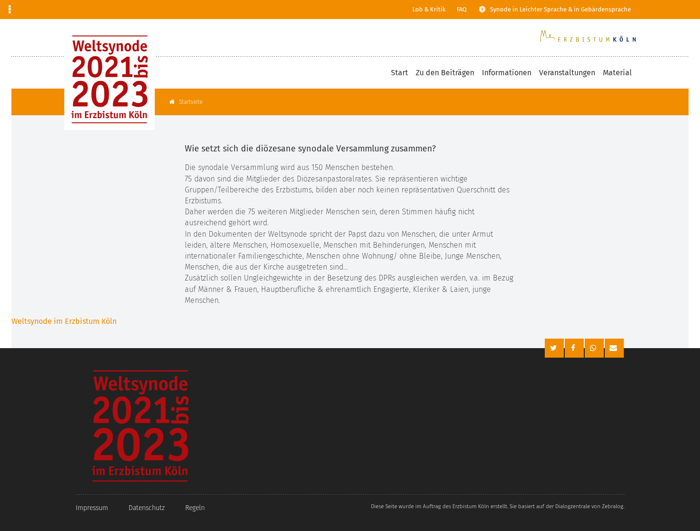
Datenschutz (147, 508)
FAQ (462, 9)
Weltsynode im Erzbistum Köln (64, 321)
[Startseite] (109, 79)
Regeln (195, 508)
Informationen (506, 72)
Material (617, 72)
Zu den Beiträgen (445, 72)
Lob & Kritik (429, 9)
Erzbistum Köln (470, 506)
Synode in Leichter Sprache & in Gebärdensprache (560, 9)
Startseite (190, 102)
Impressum (92, 508)
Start (399, 72)
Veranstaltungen (567, 72)
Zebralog (612, 506)
